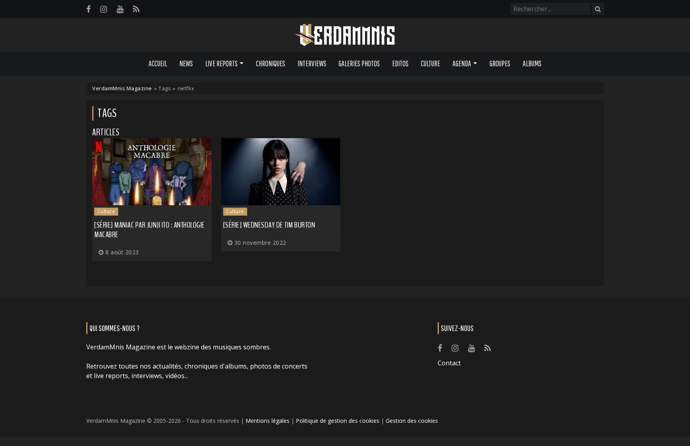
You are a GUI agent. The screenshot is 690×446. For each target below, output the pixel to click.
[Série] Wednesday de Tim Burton (269, 225)
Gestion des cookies (412, 420)
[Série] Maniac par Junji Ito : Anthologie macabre (149, 230)
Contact (449, 363)
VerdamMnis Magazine (122, 88)
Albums (532, 63)
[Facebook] (88, 9)
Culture (430, 63)
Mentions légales (267, 420)
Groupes (500, 63)
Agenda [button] (461, 63)
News (186, 63)
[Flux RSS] (136, 9)
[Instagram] (103, 9)
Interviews (311, 63)
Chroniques (270, 63)
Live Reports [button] (221, 63)
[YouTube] (120, 9)
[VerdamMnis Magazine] (345, 35)
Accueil (158, 63)
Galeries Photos (359, 63)
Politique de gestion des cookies (337, 420)
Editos (400, 63)
